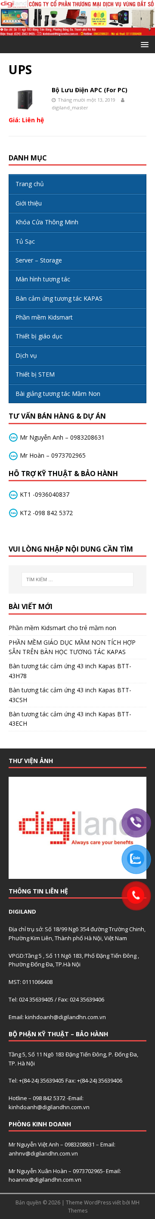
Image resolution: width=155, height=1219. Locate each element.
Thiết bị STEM (35, 374)
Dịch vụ (26, 355)
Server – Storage (39, 260)
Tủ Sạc (25, 241)
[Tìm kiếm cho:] (78, 579)
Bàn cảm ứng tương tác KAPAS (59, 298)
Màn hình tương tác (43, 279)
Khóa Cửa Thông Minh (47, 222)
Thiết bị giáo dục (39, 336)
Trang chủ (30, 184)
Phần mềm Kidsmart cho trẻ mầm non (62, 628)
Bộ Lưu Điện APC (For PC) (89, 90)
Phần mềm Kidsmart (44, 317)
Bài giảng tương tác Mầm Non (58, 393)
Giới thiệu (29, 203)
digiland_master (70, 107)
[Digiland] (77, 31)
